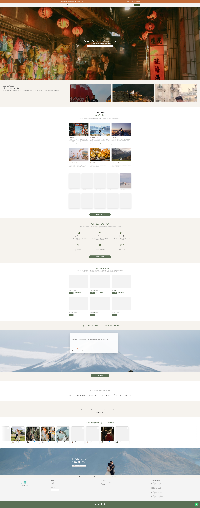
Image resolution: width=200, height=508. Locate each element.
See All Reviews (100, 375)
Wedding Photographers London (156, 493)
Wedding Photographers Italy (156, 488)
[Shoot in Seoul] (100, 154)
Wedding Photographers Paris (156, 487)
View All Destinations (100, 214)
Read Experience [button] (78, 292)
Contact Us (53, 484)
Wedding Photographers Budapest (156, 497)
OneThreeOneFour (66, 5)
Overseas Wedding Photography (106, 482)
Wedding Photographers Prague (156, 495)
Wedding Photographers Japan (156, 491)
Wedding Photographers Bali (155, 484)
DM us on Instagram (92, 476)
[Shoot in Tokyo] (78, 129)
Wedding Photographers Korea (156, 483)
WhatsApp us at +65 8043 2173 (116, 476)
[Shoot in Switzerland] (121, 154)
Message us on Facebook (103, 476)
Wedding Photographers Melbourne (157, 496)
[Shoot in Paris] (121, 129)
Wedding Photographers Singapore (157, 482)
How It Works (100, 4)
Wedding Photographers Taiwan (156, 489)
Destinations (91, 4)
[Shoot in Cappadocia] (78, 154)
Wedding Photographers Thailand (156, 492)
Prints (112, 4)
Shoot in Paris (115, 144)
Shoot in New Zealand (95, 144)
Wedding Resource (54, 482)
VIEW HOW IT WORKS (100, 256)
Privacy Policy (53, 487)
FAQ (116, 4)
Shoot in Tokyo (73, 144)
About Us (52, 483)
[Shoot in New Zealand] (100, 129)
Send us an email (83, 476)
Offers (137, 4)
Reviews (106, 4)
